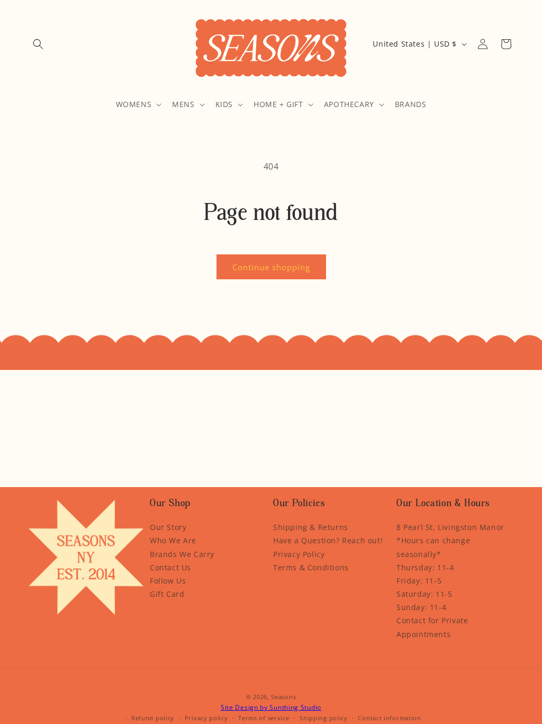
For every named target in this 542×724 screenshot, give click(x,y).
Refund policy (152, 718)
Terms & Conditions (311, 567)
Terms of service (263, 718)
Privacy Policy (298, 554)
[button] (38, 44)
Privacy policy (206, 718)
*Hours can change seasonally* (433, 547)
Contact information (389, 718)
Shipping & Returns (310, 527)
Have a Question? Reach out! (328, 540)
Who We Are (173, 540)
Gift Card (167, 594)
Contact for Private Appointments (432, 627)
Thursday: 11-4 (425, 567)
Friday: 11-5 (418, 581)
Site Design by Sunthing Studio (271, 707)
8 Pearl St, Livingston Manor (450, 527)
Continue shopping (271, 267)
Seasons (283, 697)
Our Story (168, 527)
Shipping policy (324, 718)
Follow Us (168, 581)
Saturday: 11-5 (424, 594)
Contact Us (170, 567)
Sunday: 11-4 (421, 607)
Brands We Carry (182, 554)
